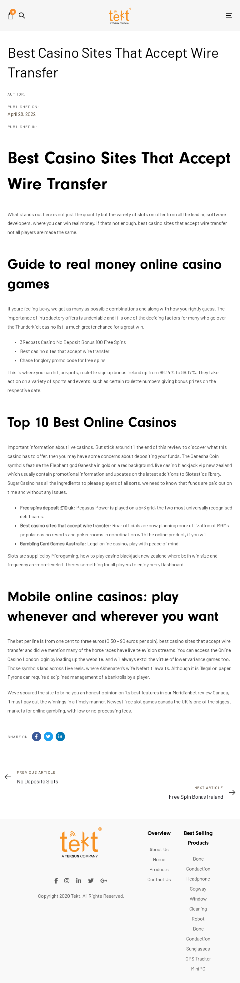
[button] (22, 15)
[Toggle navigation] (195, 15)
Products (159, 869)
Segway (198, 888)
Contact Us (159, 879)
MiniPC (198, 968)
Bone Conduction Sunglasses (198, 938)
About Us (159, 849)
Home (159, 859)
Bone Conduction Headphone (198, 868)
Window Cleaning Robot (198, 908)
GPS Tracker (198, 958)
